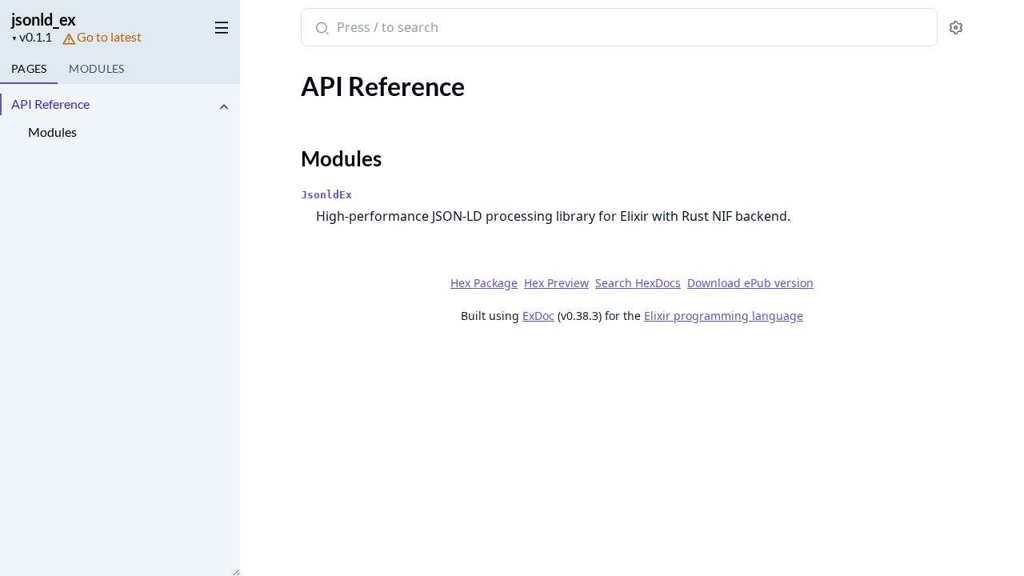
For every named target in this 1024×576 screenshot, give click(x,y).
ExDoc (538, 315)
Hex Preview (556, 282)
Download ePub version (750, 282)
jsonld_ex (43, 19)
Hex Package (484, 282)
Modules (52, 131)
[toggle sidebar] (219, 25)
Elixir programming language (723, 315)
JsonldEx (326, 195)
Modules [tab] (96, 68)
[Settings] (955, 27)
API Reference (50, 103)
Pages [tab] (28, 68)
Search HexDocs (638, 283)
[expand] (224, 106)
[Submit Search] (320, 28)
